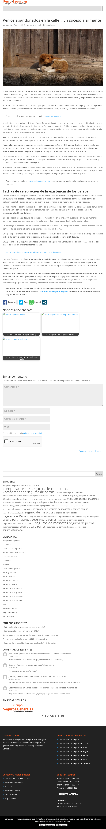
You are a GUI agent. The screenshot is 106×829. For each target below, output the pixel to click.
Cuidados (7, 544)
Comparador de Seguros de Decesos (74, 763)
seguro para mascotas (17, 519)
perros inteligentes (11, 505)
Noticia (6, 564)
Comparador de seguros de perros (29, 491)
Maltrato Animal (34, 25)
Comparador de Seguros (69, 739)
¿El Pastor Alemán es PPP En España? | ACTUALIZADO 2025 (40, 676)
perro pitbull (64, 502)
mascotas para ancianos (13, 502)
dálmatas (7, 499)
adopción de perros (11, 485)
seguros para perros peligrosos (60, 527)
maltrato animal (77, 498)
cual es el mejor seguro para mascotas (78, 495)
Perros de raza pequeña (13, 600)
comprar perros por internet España (35, 495)
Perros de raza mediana (13, 596)
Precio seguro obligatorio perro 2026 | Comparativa (25, 639)
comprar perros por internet (12, 495)
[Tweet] (23, 302)
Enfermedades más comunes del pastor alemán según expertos (30, 635)
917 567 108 (74, 781)
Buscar (99, 474)
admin (9, 25)
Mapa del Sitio (11, 798)
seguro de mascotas (40, 512)
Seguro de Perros (16, 516)
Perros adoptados (10, 580)
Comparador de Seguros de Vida (73, 759)
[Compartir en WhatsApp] (35, 302)
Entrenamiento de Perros (13, 552)
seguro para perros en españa (71, 520)
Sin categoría (8, 616)
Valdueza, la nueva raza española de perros (36, 665)
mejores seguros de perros (37, 502)
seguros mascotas (11, 527)
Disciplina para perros (12, 548)
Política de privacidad (32, 433)
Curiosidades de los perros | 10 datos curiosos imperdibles (51, 688)
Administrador (11, 794)
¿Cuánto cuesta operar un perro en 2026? (21, 631)
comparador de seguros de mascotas (35, 488)
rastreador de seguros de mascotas (52, 509)
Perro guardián (9, 572)
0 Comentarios (49, 25)
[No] (102, 822)
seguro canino (80, 509)
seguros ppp (80, 527)
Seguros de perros (81, 523)
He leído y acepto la (24, 433)
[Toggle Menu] (102, 8)
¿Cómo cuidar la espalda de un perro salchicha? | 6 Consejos (29, 643)
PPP (53, 505)
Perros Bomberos (10, 584)
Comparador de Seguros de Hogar (73, 751)
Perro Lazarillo (9, 576)
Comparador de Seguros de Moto (73, 747)
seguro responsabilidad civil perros (18, 523)
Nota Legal (61, 825)
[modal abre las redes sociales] (44, 302)
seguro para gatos (91, 516)
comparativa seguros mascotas (69, 492)
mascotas (93, 498)
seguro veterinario (13, 529)
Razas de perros (10, 608)
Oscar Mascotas (15, 688)
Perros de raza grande (12, 592)
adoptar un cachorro (30, 485)
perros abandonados (79, 502)
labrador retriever (20, 499)
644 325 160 (73, 785)
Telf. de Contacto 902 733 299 (17, 778)
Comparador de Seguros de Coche (73, 743)
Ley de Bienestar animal (37, 499)
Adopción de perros (11, 540)
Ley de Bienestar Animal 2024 (56, 499)
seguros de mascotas (51, 523)
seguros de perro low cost (39, 181)
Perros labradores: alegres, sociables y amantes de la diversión (33, 252)
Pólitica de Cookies (13, 790)
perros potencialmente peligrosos (35, 505)
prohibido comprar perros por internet (69, 506)
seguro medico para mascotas (43, 516)
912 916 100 (73, 778)
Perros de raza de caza (12, 588)
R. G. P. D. (9, 786)
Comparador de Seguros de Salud (73, 755)
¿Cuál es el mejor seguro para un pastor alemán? (24, 627)
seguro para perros (52, 116)
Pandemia (54, 502)
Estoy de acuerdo (47, 825)
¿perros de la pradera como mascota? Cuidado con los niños (45, 653)
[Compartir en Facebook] (9, 302)
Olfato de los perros (11, 568)
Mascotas (7, 560)
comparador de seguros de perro (53, 291)
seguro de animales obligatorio (13, 513)
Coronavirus (54, 495)
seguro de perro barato (66, 512)
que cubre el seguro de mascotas (17, 509)
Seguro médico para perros (70, 516)
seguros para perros (33, 526)
